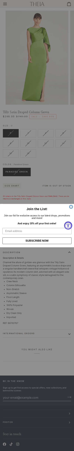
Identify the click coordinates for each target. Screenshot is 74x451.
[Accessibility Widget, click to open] (68, 226)
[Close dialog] (71, 206)
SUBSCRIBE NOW (37, 240)
